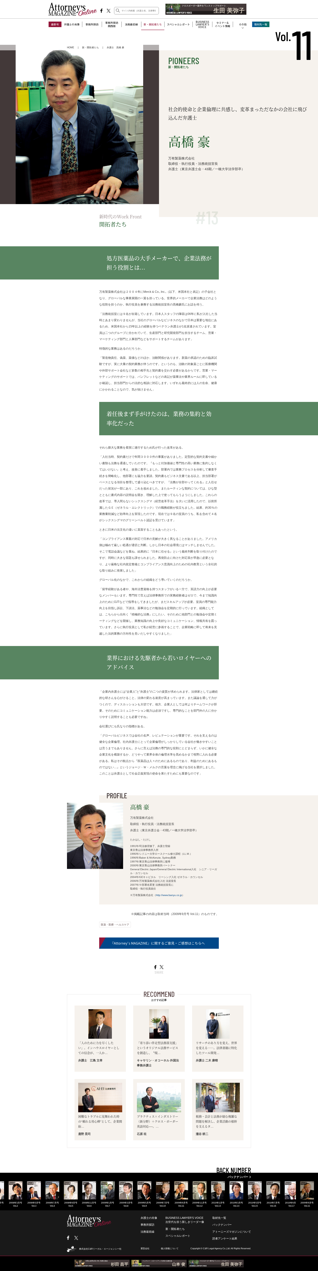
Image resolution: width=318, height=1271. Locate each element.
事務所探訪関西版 (111, 24)
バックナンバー (222, 1224)
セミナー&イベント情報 (222, 24)
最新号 (55, 24)
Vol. (293, 36)
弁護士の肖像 (72, 24)
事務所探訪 (92, 24)
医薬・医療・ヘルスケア (115, 924)
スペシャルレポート (178, 24)
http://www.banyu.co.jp (169, 895)
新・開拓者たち (153, 24)
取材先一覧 (260, 24)
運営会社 (145, 1248)
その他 (243, 24)
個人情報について (170, 1248)
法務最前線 (131, 24)
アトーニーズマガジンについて (231, 1231)
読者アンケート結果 (224, 1238)
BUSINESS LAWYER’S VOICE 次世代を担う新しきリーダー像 (184, 1220)
